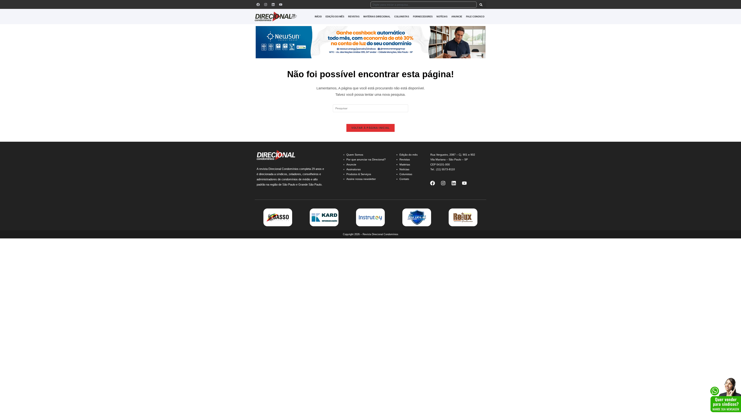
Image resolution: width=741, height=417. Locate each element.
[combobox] (423, 5)
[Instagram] (265, 4)
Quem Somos (354, 154)
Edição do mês (408, 154)
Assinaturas (353, 169)
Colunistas (405, 174)
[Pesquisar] (481, 5)
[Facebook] (258, 4)
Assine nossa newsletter (361, 179)
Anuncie (351, 164)
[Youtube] (280, 4)
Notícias (404, 169)
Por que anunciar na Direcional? (366, 159)
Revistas (404, 159)
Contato (404, 179)
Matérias (404, 164)
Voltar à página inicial (370, 127)
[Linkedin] (273, 4)
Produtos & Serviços (358, 174)
